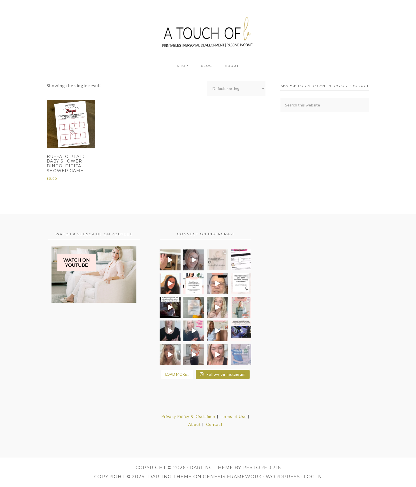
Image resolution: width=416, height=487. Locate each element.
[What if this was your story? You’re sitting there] (193, 307)
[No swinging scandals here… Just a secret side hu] (241, 331)
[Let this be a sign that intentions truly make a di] (170, 259)
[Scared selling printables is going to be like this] (170, 307)
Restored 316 (262, 467)
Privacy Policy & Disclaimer (188, 416)
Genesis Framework (232, 476)
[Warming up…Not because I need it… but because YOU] (193, 354)
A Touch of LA (208, 29)
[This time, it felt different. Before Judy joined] (217, 283)
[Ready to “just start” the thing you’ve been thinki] (193, 259)
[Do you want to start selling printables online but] (241, 259)
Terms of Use (233, 416)
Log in (313, 476)
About (194, 424)
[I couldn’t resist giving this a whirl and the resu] (241, 354)
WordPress (283, 476)
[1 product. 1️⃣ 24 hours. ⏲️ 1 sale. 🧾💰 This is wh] (217, 354)
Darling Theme (170, 476)
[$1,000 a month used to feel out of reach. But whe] (217, 331)
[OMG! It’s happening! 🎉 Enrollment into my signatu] (241, 307)
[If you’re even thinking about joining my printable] (170, 283)
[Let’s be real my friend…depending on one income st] (217, 307)
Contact (214, 424)
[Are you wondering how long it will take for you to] (241, 283)
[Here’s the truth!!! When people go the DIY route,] (217, 259)
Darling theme (211, 467)
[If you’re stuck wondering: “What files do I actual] (170, 331)
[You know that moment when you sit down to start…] (193, 283)
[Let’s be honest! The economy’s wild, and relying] (170, 354)
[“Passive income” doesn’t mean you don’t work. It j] (193, 331)
